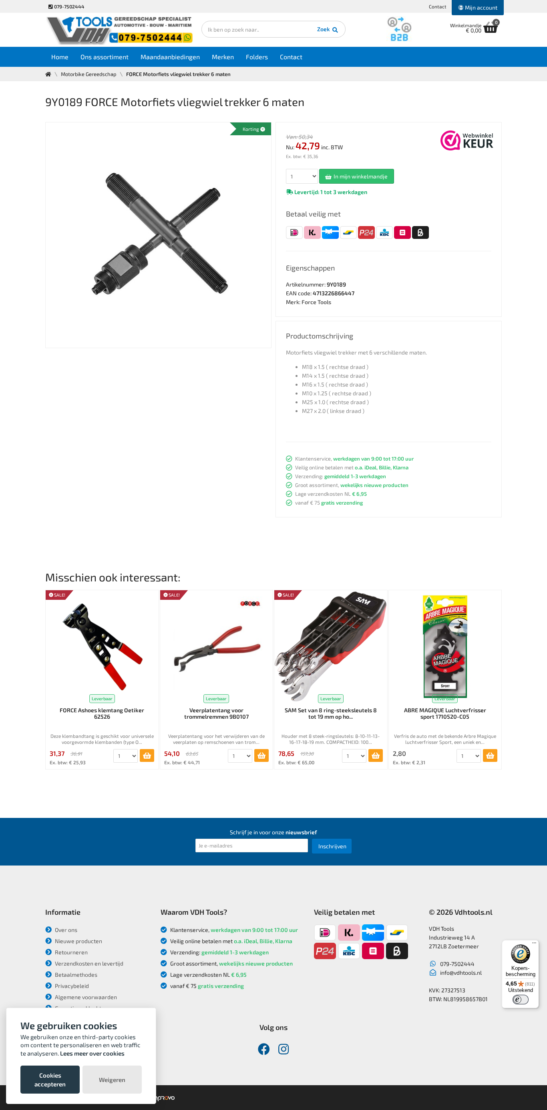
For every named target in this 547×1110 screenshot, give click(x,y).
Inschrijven (332, 846)
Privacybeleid (71, 985)
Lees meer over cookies (92, 1053)
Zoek (324, 29)
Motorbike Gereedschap (89, 74)
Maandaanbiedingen (170, 56)
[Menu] (534, 945)
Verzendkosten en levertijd (88, 963)
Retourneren (71, 952)
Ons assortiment (104, 56)
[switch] (521, 999)
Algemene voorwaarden (85, 997)
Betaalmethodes (75, 974)
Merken (223, 56)
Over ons (65, 929)
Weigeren (112, 1079)
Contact (437, 6)
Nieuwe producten (78, 941)
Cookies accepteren (50, 1080)
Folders (257, 56)
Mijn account (480, 7)
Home (59, 56)
